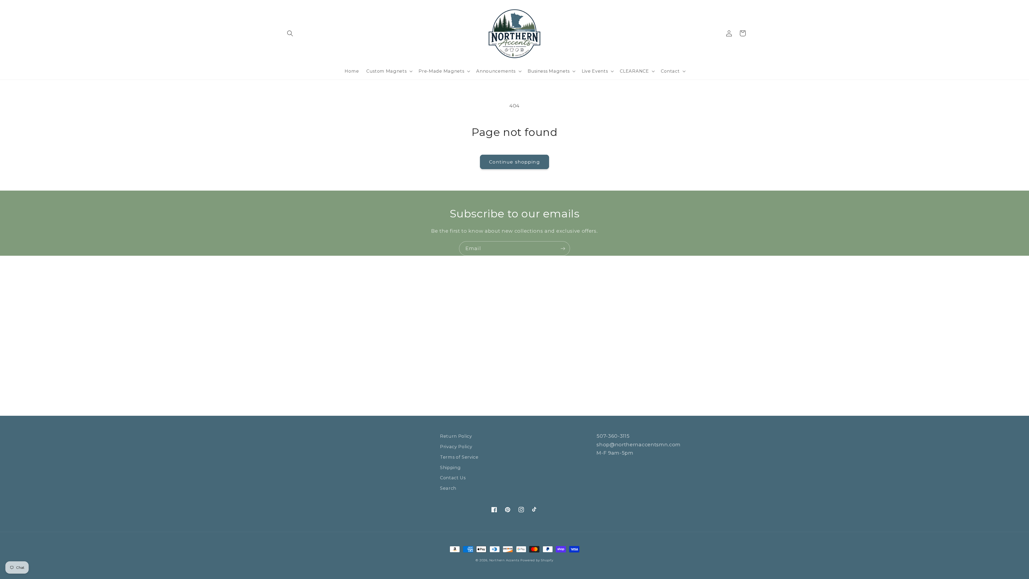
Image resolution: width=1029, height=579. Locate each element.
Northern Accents (504, 560)
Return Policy (456, 436)
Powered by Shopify (536, 560)
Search (448, 488)
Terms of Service (459, 457)
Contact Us (453, 477)
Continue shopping (514, 162)
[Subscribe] (563, 248)
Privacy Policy (456, 446)
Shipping (450, 467)
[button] (290, 33)
